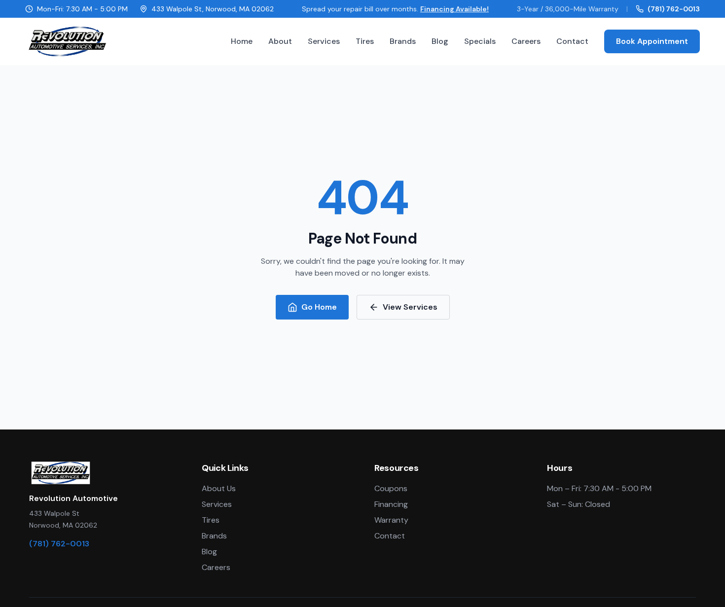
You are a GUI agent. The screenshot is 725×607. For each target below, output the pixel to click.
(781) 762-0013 (674, 8)
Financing (391, 504)
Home (242, 41)
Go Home (319, 307)
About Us (219, 488)
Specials (480, 41)
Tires (365, 41)
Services (324, 41)
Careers (526, 41)
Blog (440, 41)
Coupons (390, 488)
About (280, 41)
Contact (572, 41)
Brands (403, 41)
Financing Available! (454, 8)
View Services (410, 307)
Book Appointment (652, 41)
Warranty (391, 520)
